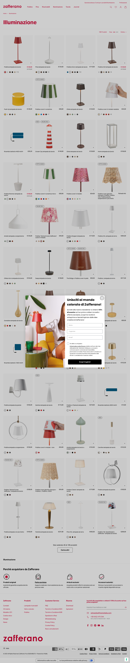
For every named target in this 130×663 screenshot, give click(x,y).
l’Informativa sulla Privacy (78, 346)
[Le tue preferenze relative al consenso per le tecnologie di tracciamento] (126, 659)
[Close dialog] (102, 298)
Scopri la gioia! (85, 362)
